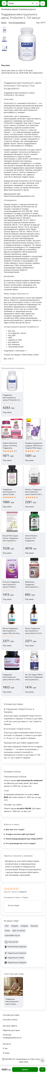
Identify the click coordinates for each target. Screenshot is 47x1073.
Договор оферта (10, 1026)
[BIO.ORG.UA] (4, 3)
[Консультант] (42, 1060)
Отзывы (6, 1053)
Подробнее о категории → (15, 351)
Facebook (34, 926)
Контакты (7, 1044)
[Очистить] (37, 3)
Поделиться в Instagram (17, 962)
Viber (7, 926)
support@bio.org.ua (12, 935)
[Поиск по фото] (33, 3)
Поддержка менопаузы (11, 9)
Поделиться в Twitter (16, 958)
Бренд (3, 23)
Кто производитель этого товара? (21, 843)
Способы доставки (11, 1015)
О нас (5, 1048)
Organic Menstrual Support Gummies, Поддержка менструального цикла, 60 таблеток (10, 448)
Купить (25, 1069)
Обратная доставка (11, 1030)
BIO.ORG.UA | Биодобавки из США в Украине (24, 1059)
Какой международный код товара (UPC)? (24, 839)
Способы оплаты (10, 1019)
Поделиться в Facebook (17, 953)
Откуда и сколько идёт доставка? (20, 834)
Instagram (24, 926)
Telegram (14, 926)
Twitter (7, 931)
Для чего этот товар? (15, 829)
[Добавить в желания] (42, 1069)
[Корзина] (42, 3)
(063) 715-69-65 (18, 931)
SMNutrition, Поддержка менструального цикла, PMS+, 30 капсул (31, 587)
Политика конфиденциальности (12, 1036)
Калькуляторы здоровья (17, 946)
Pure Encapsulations (17, 23)
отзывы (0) (22, 892)
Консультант (13, 942)
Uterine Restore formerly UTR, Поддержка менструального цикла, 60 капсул (31, 541)
